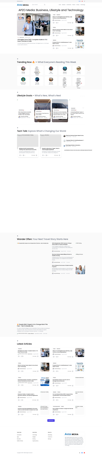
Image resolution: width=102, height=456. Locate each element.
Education (58, 14)
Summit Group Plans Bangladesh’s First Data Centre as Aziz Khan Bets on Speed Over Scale (28, 409)
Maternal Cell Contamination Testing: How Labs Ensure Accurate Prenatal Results (27, 149)
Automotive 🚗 (38, 111)
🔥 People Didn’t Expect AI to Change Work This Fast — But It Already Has (32, 325)
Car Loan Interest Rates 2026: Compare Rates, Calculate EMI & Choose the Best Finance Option (63, 395)
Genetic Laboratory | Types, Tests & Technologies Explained (50, 149)
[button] (84, 1)
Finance (19, 377)
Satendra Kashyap (57, 20)
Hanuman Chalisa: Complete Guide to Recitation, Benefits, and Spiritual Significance (28, 395)
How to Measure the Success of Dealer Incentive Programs (62, 266)
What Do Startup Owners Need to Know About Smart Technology (63, 30)
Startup (54, 27)
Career (54, 14)
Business (54, 40)
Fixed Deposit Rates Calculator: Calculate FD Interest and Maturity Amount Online (74, 145)
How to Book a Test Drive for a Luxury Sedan (42, 114)
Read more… (51, 420)
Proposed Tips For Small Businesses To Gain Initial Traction (62, 43)
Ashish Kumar (22, 37)
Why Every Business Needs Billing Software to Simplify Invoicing (62, 255)
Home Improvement (56, 406)
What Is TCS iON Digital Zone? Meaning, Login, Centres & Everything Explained (62, 17)
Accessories (73, 108)
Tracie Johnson (31, 333)
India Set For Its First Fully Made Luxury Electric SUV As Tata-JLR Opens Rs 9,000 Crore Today (60, 113)
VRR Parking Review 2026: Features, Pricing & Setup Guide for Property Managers (62, 244)
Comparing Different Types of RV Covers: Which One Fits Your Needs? (77, 113)
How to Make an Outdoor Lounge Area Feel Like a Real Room (63, 409)
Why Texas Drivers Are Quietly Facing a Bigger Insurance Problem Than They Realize (24, 113)
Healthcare (20, 135)
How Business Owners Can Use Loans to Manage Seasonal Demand (61, 380)
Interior (62, 406)
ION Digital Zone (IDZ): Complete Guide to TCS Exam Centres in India (32, 40)
